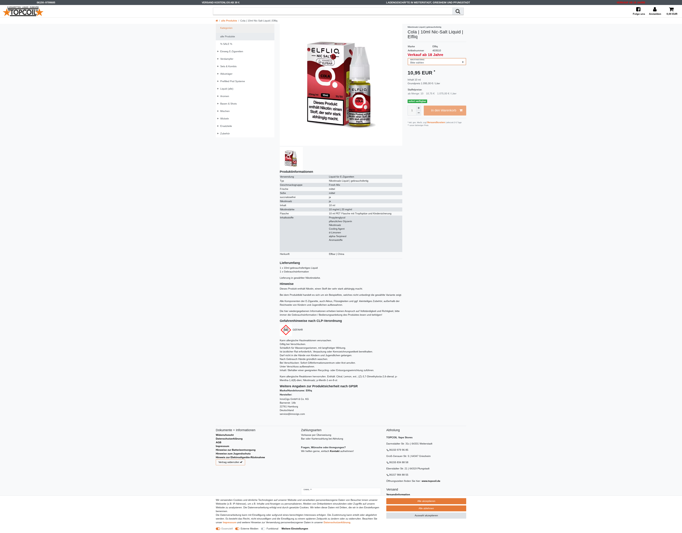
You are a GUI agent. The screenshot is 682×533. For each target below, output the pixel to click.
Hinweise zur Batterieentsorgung (236, 449)
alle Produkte (229, 20)
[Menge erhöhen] (418, 108)
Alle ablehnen (426, 508)
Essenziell (227, 528)
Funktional (272, 528)
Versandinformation (398, 494)
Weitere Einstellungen (295, 528)
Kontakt (335, 451)
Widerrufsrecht (225, 434)
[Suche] (458, 11)
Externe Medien (249, 528)
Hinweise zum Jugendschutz (233, 453)
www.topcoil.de (431, 481)
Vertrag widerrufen (228, 462)
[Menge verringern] (418, 113)
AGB (218, 442)
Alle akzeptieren (426, 501)
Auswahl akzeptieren (426, 515)
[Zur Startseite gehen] (217, 20)
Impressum (222, 446)
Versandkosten (436, 122)
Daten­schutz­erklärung (337, 522)
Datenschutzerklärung (229, 438)
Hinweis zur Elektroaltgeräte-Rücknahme (240, 457)
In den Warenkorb (443, 110)
